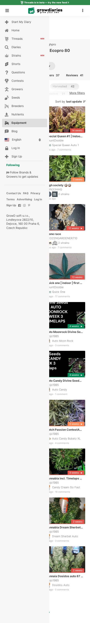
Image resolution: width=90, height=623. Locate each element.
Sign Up (11, 205)
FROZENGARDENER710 (61, 238)
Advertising (24, 199)
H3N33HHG (54, 189)
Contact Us (13, 193)
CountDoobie (55, 140)
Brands (24, 172)
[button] (83, 10)
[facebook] (19, 207)
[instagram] (24, 207)
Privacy (35, 193)
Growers (12, 176)
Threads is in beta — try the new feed (45, 2)
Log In (38, 199)
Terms (10, 199)
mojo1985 (52, 336)
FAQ (25, 193)
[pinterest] (29, 207)
